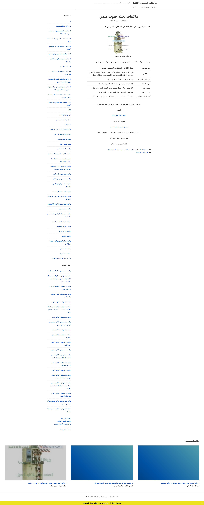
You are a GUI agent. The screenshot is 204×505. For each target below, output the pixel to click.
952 (70, 110)
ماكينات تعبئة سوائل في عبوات (62, 191)
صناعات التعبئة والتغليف (64, 139)
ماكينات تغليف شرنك (65, 231)
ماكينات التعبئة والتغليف (144, 2)
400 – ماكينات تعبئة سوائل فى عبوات (60, 54)
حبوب (143, 152)
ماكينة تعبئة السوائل (65, 253)
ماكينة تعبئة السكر (65, 249)
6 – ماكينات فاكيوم (65, 66)
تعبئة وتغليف (67, 124)
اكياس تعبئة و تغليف (65, 115)
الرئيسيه (134, 7)
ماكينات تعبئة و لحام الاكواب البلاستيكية (59, 204)
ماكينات (138, 152)
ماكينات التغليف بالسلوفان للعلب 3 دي (59, 154)
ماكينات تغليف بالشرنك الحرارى (61, 221)
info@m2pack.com (119, 116)
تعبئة (147, 152)
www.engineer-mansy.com (119, 127)
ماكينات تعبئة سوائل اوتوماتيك (62, 174)
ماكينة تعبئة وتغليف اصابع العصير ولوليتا (59, 271)
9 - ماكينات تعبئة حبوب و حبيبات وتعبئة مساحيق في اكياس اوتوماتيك (128, 149)
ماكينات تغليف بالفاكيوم (64, 226)
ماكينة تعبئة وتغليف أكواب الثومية (61, 302)
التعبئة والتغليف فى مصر (63, 120)
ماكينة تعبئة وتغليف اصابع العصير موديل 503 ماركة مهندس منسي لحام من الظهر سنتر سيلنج (59, 278)
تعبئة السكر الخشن (193, 486)
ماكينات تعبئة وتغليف (65, 209)
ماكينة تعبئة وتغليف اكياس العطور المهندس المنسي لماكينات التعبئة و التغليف (61, 385)
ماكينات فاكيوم (66, 236)
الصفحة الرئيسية (66, 418)
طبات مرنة (67, 427)
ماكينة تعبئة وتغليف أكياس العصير (61, 370)
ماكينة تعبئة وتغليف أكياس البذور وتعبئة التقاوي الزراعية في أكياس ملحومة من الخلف (59, 309)
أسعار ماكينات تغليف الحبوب (123, 486)
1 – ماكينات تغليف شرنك (63, 26)
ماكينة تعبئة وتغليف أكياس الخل (61, 330)
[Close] (202, 503)
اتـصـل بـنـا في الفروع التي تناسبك (148, 7)
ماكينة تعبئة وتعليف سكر (58, 486)
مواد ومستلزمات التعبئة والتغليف (61, 258)
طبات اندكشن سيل (65, 430)
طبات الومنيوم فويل (65, 144)
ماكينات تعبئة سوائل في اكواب (62, 179)
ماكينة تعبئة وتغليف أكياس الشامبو (61, 350)
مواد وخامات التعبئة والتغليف (62, 424)
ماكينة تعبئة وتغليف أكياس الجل (61, 317)
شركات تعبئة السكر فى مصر (62, 134)
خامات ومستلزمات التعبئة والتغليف (60, 129)
